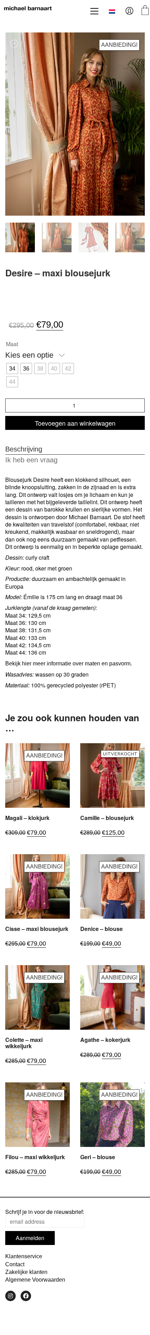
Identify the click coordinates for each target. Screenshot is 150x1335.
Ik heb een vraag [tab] (31, 460)
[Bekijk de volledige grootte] (14, 43)
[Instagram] (10, 1296)
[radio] (12, 368)
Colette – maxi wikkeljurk (24, 1043)
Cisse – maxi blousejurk (36, 929)
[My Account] (129, 11)
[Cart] (145, 10)
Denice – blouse (101, 929)
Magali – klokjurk (27, 818)
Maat (12, 344)
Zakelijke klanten (26, 1272)
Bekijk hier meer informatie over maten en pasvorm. (68, 663)
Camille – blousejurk (107, 818)
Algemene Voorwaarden (35, 1280)
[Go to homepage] (27, 11)
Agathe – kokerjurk (105, 1040)
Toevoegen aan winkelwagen (75, 422)
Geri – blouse (97, 1157)
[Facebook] (26, 1296)
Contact (14, 1264)
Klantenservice (23, 1256)
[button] (94, 11)
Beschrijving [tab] (23, 449)
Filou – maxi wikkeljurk (35, 1157)
